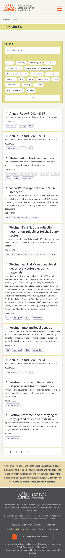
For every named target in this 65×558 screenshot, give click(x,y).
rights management (14, 90)
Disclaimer (27, 524)
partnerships (43, 79)
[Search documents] (32, 50)
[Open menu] (58, 9)
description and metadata (17, 74)
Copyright (15, 524)
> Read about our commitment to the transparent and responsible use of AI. (32, 551)
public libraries (12, 85)
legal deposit (52, 74)
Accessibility (49, 524)
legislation (11, 79)
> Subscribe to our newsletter (36, 536)
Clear (32, 97)
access (9, 63)
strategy (30, 90)
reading (27, 85)
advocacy (21, 63)
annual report (35, 63)
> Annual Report (38, 529)
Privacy (37, 524)
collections (50, 63)
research (38, 85)
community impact (14, 68)
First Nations (37, 74)
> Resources (54, 529)
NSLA (31, 79)
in (14, 537)
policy (55, 79)
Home (5, 19)
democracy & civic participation (38, 68)
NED (22, 79)
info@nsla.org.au (20, 529)
